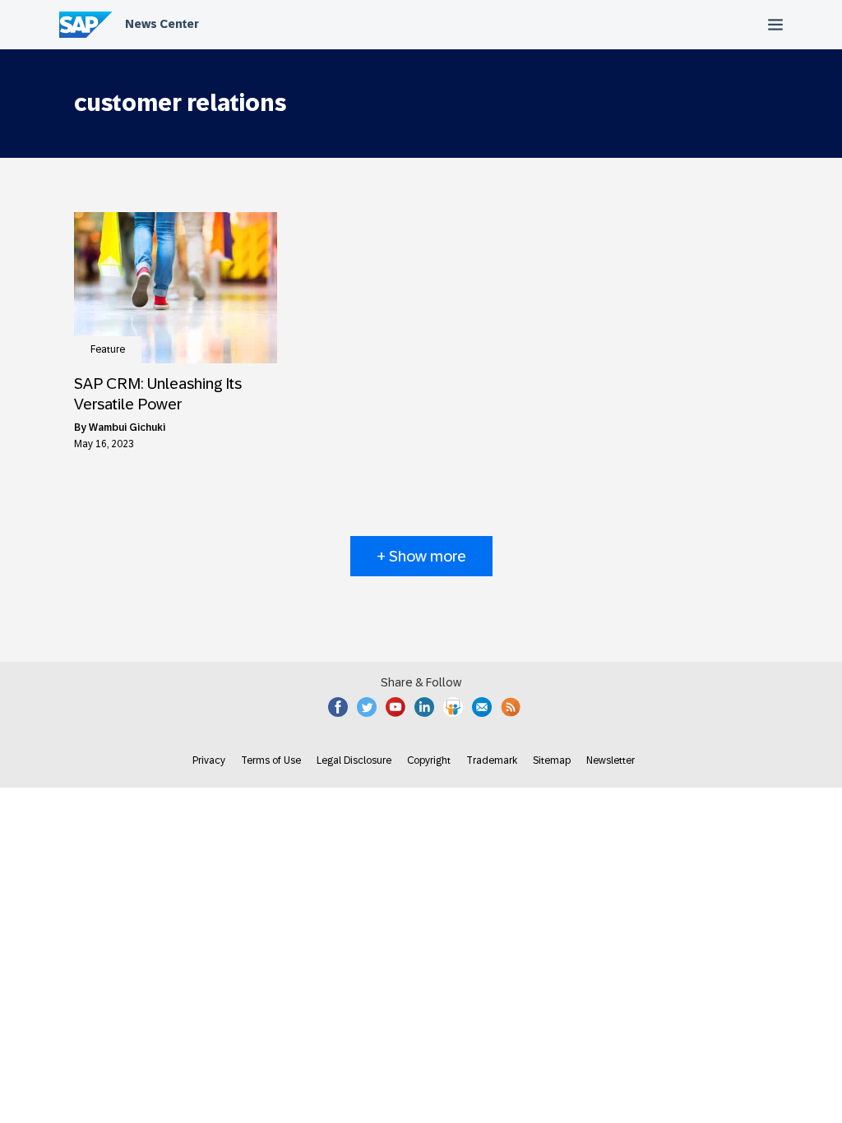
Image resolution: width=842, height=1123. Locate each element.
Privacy (208, 760)
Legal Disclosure (354, 760)
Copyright (429, 760)
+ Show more (421, 556)
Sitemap (552, 760)
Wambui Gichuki (127, 427)
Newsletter (610, 760)
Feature (107, 349)
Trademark (491, 760)
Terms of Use (271, 760)
